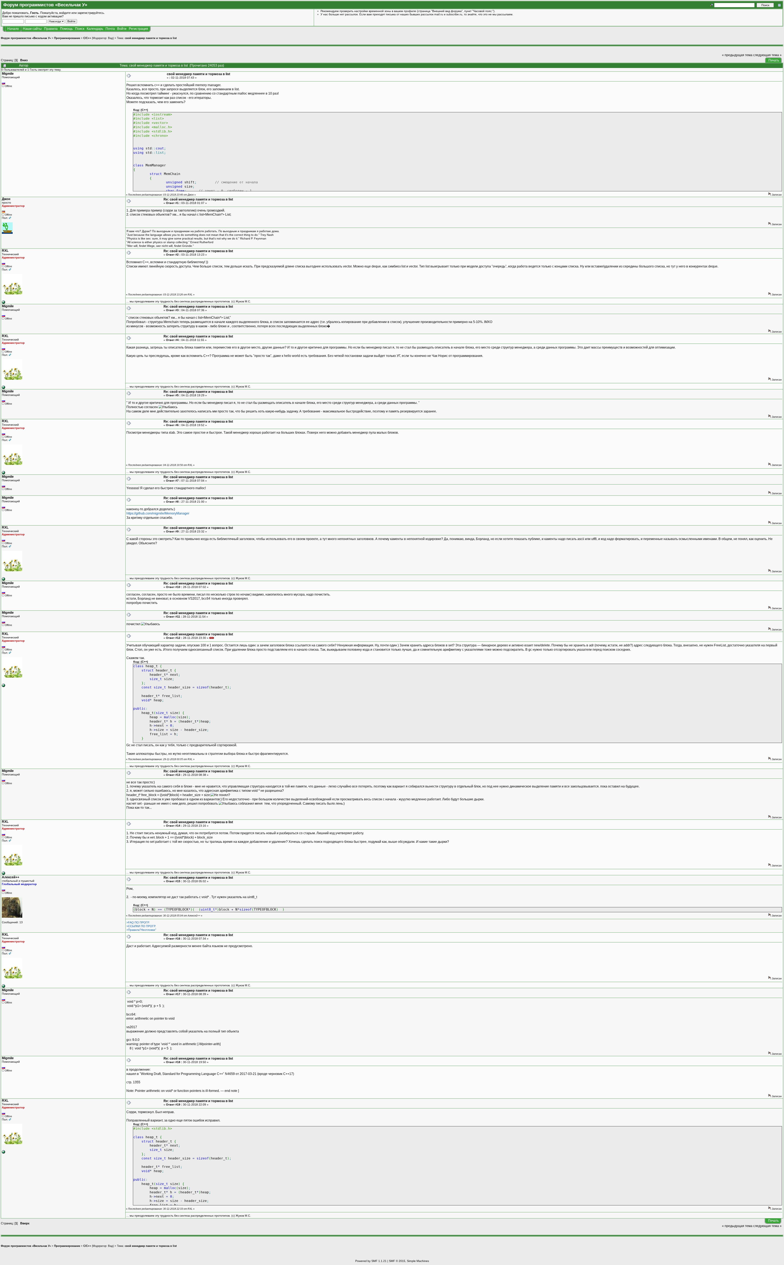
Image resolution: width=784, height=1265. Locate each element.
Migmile (8, 73)
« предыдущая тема (737, 55)
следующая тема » (767, 55)
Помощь (66, 28)
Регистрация (138, 28)
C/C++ (87, 38)
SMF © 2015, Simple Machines (409, 1261)
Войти (121, 28)
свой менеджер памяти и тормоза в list (151, 38)
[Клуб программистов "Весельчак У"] (3, 302)
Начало (13, 28)
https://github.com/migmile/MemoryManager (157, 513)
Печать (773, 60)
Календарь (95, 28)
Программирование (67, 38)
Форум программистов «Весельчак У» (26, 38)
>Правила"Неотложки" (141, 929)
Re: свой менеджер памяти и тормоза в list (198, 199)
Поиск (79, 28)
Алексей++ (10, 877)
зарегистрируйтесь (90, 12)
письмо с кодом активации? (43, 16)
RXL (5, 250)
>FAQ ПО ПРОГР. (137, 922)
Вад (110, 38)
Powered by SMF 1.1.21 (370, 1261)
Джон (6, 199)
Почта (110, 28)
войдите (65, 12)
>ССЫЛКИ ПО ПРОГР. (141, 926)
